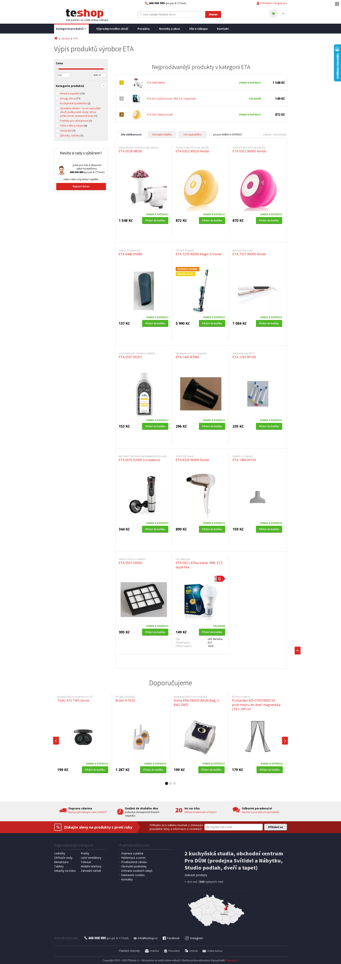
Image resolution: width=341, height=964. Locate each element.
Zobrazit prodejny (196, 875)
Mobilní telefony (91, 866)
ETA (75, 38)
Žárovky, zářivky (71, 135)
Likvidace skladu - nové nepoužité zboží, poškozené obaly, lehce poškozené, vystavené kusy (80, 111)
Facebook (173, 938)
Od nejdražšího (192, 134)
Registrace (280, 3)
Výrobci (65, 38)
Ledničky (59, 853)
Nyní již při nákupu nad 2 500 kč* (87, 812)
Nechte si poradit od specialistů (260, 812)
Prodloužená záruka (134, 862)
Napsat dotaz (81, 186)
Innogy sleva (70, 98)
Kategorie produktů (70, 29)
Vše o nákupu (198, 29)
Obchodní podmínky (134, 866)
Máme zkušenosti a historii (200, 812)
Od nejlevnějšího (162, 134)
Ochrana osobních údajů (137, 871)
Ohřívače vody (63, 858)
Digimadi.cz (232, 960)
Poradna (144, 29)
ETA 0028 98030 (156, 82)
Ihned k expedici (72, 93)
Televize (86, 862)
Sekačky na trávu (65, 871)
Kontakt (223, 29)
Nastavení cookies (133, 875)
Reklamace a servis (133, 858)
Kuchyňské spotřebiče (75, 103)
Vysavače (67, 130)
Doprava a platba (132, 853)
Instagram (196, 938)
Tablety (59, 866)
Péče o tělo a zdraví (73, 125)
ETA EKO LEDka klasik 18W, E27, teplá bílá (171, 98)
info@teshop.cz (147, 938)
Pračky (85, 853)
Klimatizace (61, 862)
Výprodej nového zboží (112, 29)
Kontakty (127, 879)
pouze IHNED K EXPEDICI (227, 134)
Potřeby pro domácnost (76, 120)
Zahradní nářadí (91, 871)
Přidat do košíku (155, 220)
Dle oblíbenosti (131, 134)
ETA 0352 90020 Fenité (160, 114)
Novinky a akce (169, 29)
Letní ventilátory (91, 858)
